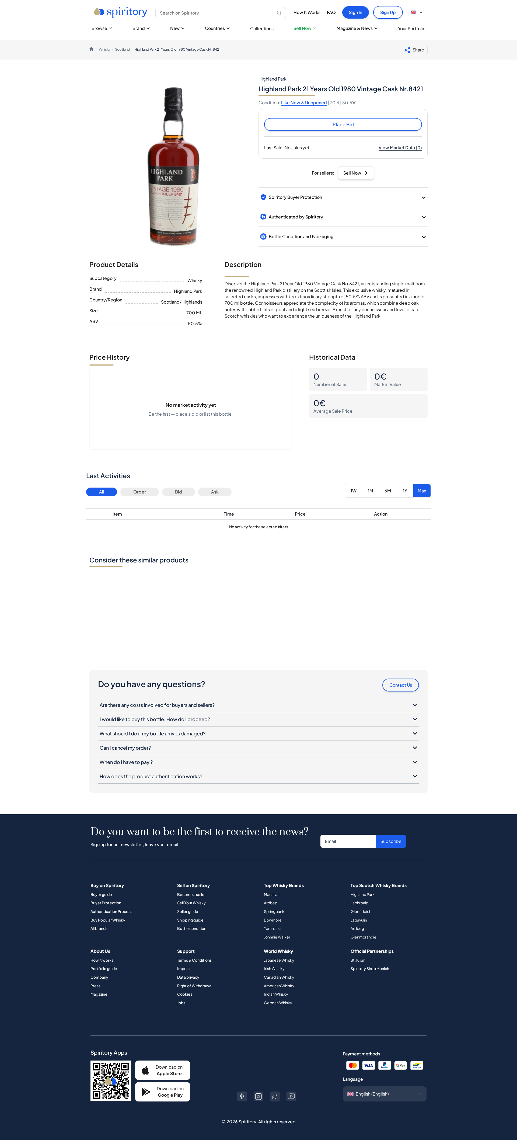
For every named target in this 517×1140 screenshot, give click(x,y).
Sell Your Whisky (191, 902)
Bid (178, 492)
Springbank (274, 911)
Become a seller (191, 894)
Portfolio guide (103, 968)
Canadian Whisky (279, 977)
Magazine (98, 994)
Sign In (355, 12)
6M (388, 490)
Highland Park (363, 894)
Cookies (184, 994)
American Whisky (279, 985)
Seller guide (187, 911)
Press (95, 985)
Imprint (183, 968)
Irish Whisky (274, 968)
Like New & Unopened (304, 102)
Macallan (272, 894)
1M (370, 490)
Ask (215, 492)
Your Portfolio (411, 28)
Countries (215, 28)
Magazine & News (355, 28)
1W (354, 490)
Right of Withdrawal (194, 985)
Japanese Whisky (279, 960)
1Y (405, 490)
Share (418, 50)
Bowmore (273, 919)
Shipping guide (190, 919)
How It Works (307, 12)
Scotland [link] (122, 49)
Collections (262, 28)
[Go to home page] (121, 12)
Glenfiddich (361, 911)
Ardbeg (270, 902)
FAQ (331, 12)
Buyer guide (101, 894)
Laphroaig (359, 902)
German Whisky (278, 1002)
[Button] (242, 1096)
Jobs (181, 1002)
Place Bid (343, 124)
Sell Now (302, 28)
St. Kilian (358, 960)
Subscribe (390, 841)
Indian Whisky (276, 994)
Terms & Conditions (194, 960)
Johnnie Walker (277, 936)
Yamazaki (272, 928)
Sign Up (388, 12)
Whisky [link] (105, 49)
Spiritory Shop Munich (370, 968)
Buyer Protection (105, 902)
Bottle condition (191, 928)
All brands (98, 928)
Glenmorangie (363, 936)
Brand (138, 28)
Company (99, 977)
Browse (99, 28)
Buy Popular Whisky (107, 919)
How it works (101, 960)
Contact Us (400, 685)
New (175, 28)
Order (139, 492)
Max (422, 490)
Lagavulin (359, 919)
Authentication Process (111, 911)
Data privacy (188, 977)
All (101, 492)
